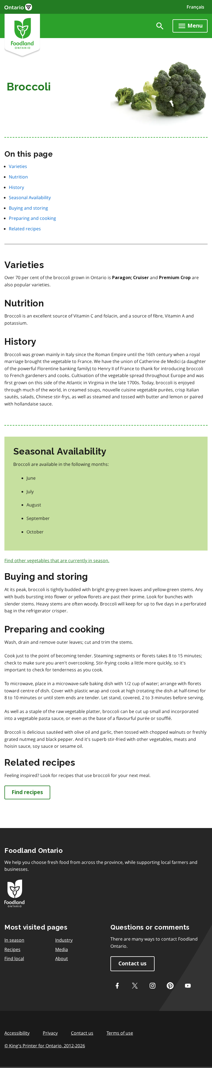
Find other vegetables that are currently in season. (56, 560)
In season (14, 940)
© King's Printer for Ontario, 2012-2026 (44, 1046)
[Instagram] (152, 985)
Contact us (132, 963)
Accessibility (17, 1033)
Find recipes (27, 792)
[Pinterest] (170, 985)
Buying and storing (28, 208)
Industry (64, 940)
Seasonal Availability (30, 197)
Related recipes (25, 229)
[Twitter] (134, 985)
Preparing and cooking (32, 218)
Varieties (18, 166)
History (16, 187)
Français (195, 7)
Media (61, 949)
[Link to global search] (160, 26)
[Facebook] (117, 985)
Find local (14, 958)
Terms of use (120, 1033)
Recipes (12, 949)
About (61, 958)
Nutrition (18, 177)
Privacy (50, 1033)
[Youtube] (187, 985)
